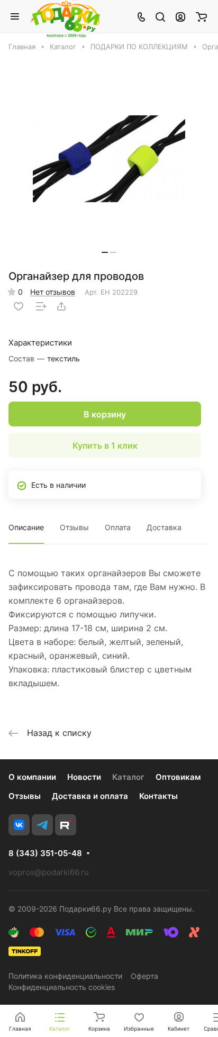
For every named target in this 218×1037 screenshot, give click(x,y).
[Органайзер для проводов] (109, 158)
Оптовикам (178, 777)
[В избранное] (18, 306)
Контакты (158, 796)
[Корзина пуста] (201, 16)
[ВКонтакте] (19, 824)
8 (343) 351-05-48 (45, 853)
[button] (105, 252)
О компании (32, 777)
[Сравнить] (41, 306)
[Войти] (180, 16)
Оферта (144, 975)
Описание (26, 527)
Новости (84, 777)
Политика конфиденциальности (65, 975)
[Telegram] (42, 824)
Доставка (164, 527)
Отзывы (74, 527)
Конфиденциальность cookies (61, 987)
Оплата (118, 527)
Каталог (128, 777)
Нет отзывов (52, 291)
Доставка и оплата (90, 796)
